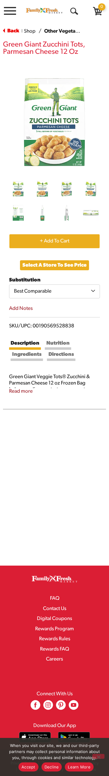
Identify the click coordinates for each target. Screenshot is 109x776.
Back (12, 31)
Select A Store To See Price (54, 265)
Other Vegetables (64, 31)
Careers (54, 659)
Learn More (79, 767)
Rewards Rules (54, 638)
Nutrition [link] (58, 343)
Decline (52, 767)
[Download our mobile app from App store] (35, 737)
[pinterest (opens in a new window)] (61, 707)
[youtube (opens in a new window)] (73, 707)
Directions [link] (61, 354)
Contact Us (54, 608)
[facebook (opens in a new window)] (35, 707)
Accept (28, 767)
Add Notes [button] (21, 308)
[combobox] (54, 291)
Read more (21, 391)
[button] (18, 189)
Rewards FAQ (54, 649)
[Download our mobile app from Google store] (74, 737)
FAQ (54, 598)
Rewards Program (54, 629)
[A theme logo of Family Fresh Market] (44, 10)
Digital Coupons (54, 618)
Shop (29, 31)
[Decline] (98, 756)
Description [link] (25, 343)
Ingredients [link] (26, 354)
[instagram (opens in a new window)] (48, 707)
